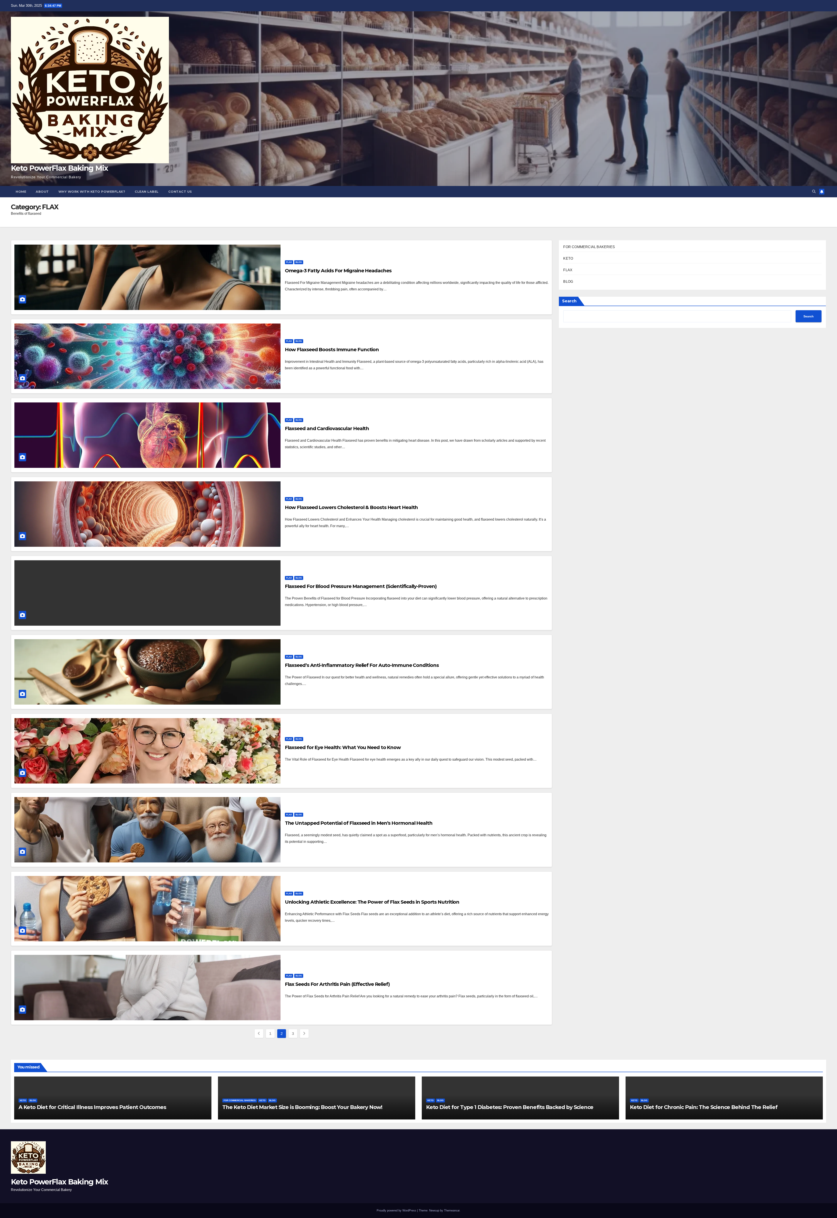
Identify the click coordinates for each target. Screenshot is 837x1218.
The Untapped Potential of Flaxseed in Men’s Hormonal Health (358, 823)
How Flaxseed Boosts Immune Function (332, 350)
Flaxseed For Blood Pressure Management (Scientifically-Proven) (361, 586)
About (42, 192)
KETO (568, 258)
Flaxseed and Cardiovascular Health (327, 428)
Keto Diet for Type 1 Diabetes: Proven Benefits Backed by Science (509, 1107)
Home (21, 192)
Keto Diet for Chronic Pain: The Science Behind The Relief (703, 1107)
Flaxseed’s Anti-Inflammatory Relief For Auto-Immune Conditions (362, 665)
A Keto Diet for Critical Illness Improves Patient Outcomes (92, 1107)
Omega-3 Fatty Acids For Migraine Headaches (338, 271)
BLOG (299, 262)
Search (569, 301)
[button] (814, 191)
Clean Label (147, 192)
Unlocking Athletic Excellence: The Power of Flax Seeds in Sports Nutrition (372, 902)
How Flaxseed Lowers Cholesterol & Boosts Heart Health (351, 507)
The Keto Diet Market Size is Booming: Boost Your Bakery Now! (302, 1107)
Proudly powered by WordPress (397, 1210)
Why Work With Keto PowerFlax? (91, 192)
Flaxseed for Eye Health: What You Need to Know (343, 747)
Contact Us (180, 192)
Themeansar (451, 1210)
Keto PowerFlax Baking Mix (59, 168)
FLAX (289, 262)
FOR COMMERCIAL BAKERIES (589, 247)
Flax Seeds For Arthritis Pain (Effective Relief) (337, 984)
